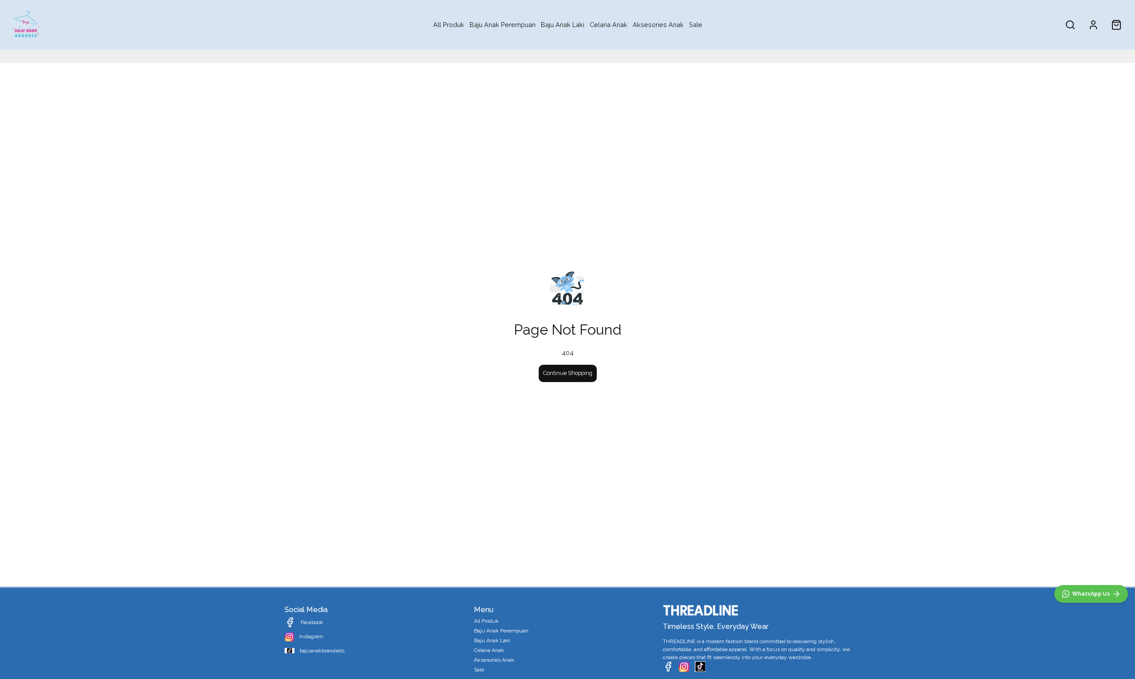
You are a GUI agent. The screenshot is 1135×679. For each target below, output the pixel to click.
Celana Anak (608, 24)
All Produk (448, 24)
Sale (695, 24)
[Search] (1070, 25)
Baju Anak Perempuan (503, 24)
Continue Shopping (567, 373)
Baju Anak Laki (562, 24)
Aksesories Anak (658, 24)
